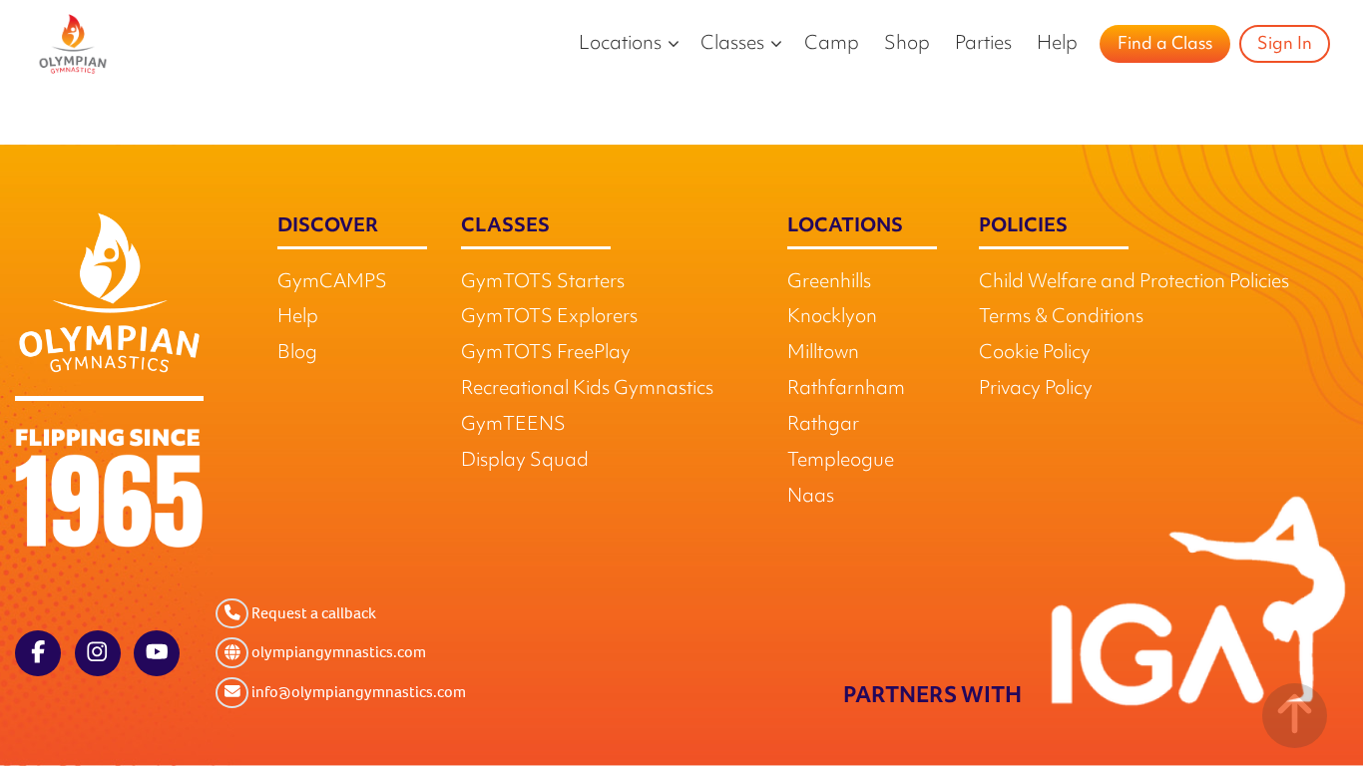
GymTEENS (513, 426)
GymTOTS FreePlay (546, 354)
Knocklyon (832, 318)
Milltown (823, 354)
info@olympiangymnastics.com (357, 692)
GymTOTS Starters (543, 282)
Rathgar (823, 426)
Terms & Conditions (1061, 318)
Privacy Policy (1036, 390)
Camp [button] (831, 44)
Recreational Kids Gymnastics (587, 390)
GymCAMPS (332, 282)
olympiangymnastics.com (337, 653)
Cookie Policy (1035, 354)
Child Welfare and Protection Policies (1134, 282)
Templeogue (840, 462)
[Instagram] (98, 653)
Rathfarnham (846, 390)
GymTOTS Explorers (549, 318)
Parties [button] (983, 44)
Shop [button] (907, 44)
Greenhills (829, 282)
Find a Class (1165, 45)
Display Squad (525, 462)
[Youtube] (157, 653)
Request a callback (312, 613)
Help (1057, 44)
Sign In (1284, 45)
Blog (297, 354)
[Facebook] (38, 653)
